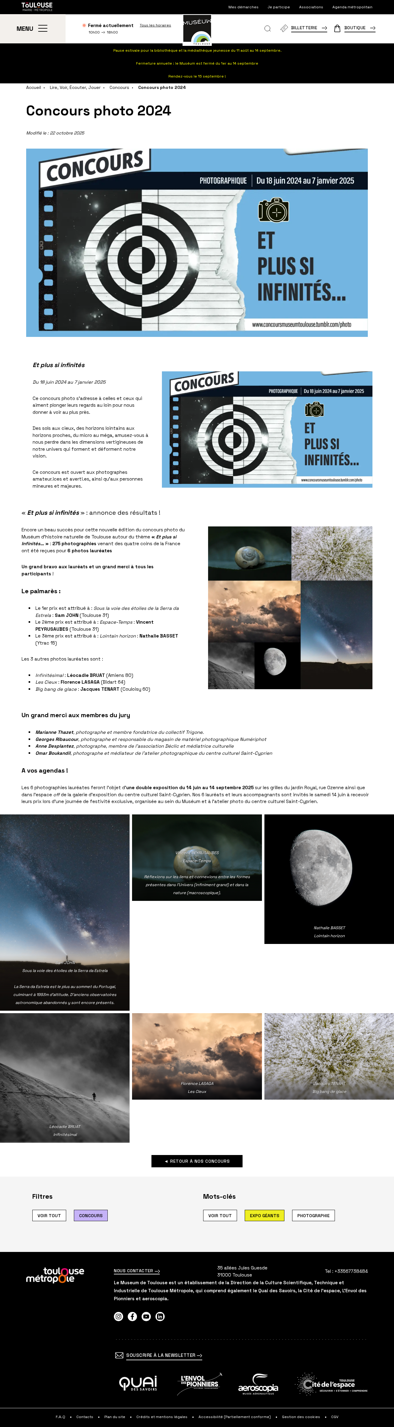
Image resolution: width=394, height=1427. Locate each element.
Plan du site (114, 1417)
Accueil (33, 87)
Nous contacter (134, 1270)
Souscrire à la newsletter (161, 1355)
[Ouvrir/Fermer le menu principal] (42, 28)
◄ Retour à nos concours (197, 1161)
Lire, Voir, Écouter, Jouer (75, 87)
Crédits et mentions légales (161, 1417)
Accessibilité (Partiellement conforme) (235, 1417)
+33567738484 (351, 1271)
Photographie (313, 1215)
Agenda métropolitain (352, 7)
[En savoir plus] (138, 1384)
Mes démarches (243, 7)
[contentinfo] (197, 1339)
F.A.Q (60, 1417)
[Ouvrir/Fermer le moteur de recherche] (267, 28)
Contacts (84, 1417)
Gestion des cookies (301, 1417)
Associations (311, 7)
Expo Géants (264, 1215)
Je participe (279, 7)
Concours (119, 87)
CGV (334, 1417)
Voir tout (49, 1215)
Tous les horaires (155, 25)
